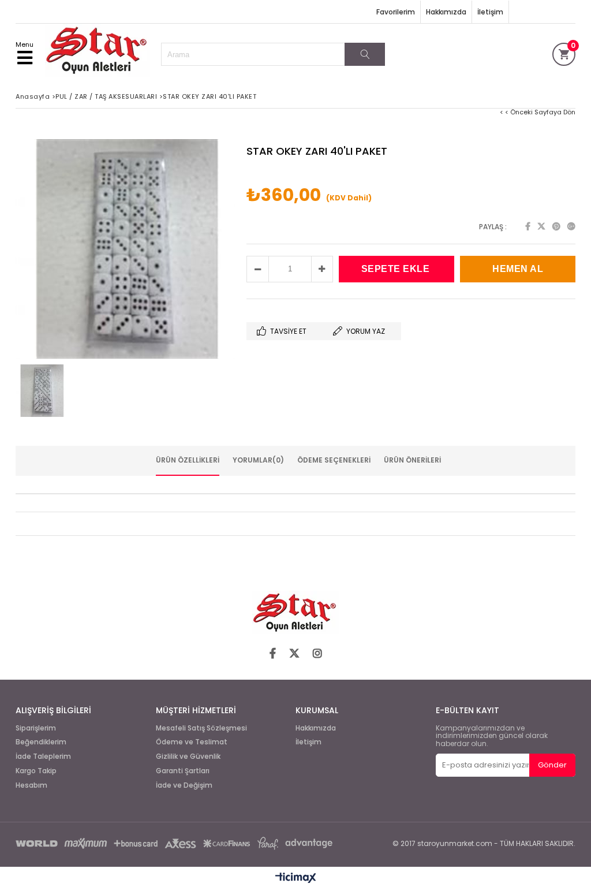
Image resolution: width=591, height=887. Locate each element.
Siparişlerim (36, 728)
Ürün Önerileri (412, 460)
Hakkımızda (446, 12)
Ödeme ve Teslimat (191, 742)
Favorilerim (395, 12)
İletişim (490, 12)
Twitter (541, 226)
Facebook (527, 226)
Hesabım (31, 785)
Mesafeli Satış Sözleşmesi (201, 728)
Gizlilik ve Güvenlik (188, 756)
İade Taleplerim (43, 756)
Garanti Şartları (183, 771)
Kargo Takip (36, 771)
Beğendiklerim (41, 742)
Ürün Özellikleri (187, 460)
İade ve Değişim (184, 785)
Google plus (571, 226)
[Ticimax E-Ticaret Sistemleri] (295, 878)
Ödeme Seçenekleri (334, 460)
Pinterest (556, 226)
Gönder (552, 764)
